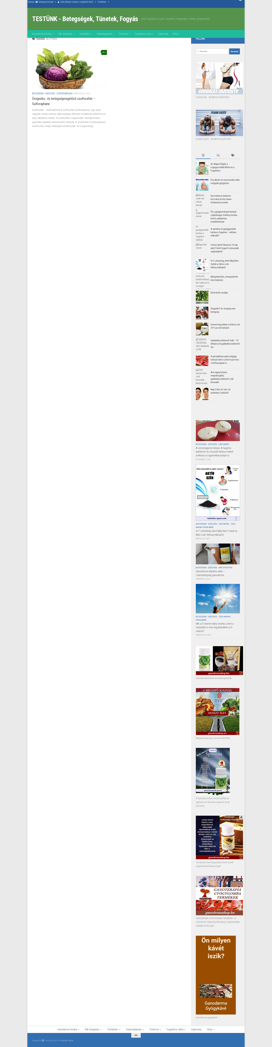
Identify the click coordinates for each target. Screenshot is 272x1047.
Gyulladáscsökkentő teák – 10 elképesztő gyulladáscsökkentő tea (225, 343)
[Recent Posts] (203, 155)
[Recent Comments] (217, 155)
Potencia (123, 33)
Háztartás (224, 444)
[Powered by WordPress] (43, 1040)
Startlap (31, 2)
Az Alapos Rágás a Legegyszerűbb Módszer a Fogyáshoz (222, 167)
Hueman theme (67, 1040)
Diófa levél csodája (219, 292)
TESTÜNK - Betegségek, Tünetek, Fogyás (85, 19)
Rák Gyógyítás (65, 33)
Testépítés (101, 2)
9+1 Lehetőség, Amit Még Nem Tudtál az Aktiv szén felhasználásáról (225, 264)
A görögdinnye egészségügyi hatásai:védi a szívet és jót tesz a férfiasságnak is (225, 359)
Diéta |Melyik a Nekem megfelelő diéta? (77, 2)
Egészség (163, 33)
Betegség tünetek (46, 2)
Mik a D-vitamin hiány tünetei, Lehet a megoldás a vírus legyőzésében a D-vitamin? (215, 627)
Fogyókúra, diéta (143, 33)
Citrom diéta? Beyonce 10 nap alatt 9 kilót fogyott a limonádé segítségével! (225, 248)
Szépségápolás (104, 33)
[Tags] (232, 155)
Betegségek (38, 93)
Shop (175, 33)
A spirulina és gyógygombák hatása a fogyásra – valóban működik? (223, 232)
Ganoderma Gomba (41, 33)
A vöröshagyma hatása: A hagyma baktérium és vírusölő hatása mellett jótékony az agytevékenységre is (214, 451)
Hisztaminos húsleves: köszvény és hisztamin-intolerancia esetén (221, 199)
